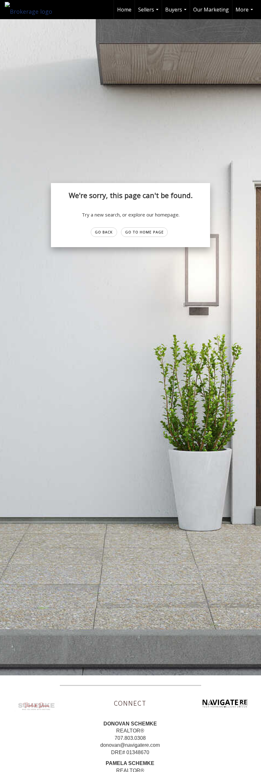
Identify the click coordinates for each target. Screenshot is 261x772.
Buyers (176, 12)
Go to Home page (144, 232)
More (245, 12)
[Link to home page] (32, 9)
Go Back (104, 232)
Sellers (149, 12)
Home (124, 9)
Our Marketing (211, 9)
